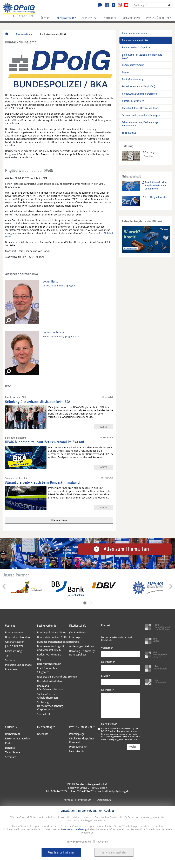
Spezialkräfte (129, 132)
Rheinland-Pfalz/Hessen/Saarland (140, 108)
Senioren (10, 660)
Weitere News (59, 520)
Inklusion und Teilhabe (18, 664)
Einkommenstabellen (17, 738)
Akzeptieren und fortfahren (61, 852)
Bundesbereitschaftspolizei (136, 47)
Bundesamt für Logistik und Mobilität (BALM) (142, 56)
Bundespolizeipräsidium (134, 33)
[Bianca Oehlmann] (22, 353)
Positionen (11, 669)
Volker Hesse (50, 281)
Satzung (149, 152)
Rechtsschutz (12, 734)
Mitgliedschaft (90, 17)
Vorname (107, 647)
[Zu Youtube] (125, 5)
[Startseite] (7, 34)
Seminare (10, 757)
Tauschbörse (12, 752)
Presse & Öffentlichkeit (159, 17)
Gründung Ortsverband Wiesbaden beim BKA (37, 402)
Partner (9, 743)
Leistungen (75, 637)
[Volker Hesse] (22, 302)
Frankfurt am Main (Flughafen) (138, 86)
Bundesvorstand (14, 632)
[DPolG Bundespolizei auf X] (112, 5)
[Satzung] (131, 155)
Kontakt (68, 799)
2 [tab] (90, 603)
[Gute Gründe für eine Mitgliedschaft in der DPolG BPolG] (131, 186)
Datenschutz (109, 723)
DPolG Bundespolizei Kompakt (81, 740)
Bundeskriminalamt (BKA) (135, 40)
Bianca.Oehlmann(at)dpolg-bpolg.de (61, 336)
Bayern (125, 72)
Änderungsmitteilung (81, 646)
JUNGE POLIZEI (14, 646)
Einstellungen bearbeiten (114, 852)
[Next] (170, 586)
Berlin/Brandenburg (132, 79)
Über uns (46, 17)
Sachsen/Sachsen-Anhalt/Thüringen (141, 115)
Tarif (7, 655)
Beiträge (74, 641)
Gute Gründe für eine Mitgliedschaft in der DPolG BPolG (155, 185)
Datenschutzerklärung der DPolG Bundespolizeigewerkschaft (119, 729)
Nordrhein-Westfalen (133, 100)
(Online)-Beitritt (78, 632)
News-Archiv (76, 751)
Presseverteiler (78, 746)
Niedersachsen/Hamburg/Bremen (139, 93)
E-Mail (105, 675)
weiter (103, 426)
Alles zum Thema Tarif (127, 549)
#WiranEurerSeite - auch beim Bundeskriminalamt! (42, 482)
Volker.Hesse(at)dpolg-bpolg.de (59, 285)
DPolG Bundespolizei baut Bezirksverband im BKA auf (44, 442)
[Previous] (4, 586)
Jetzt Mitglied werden (155, 197)
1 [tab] (84, 603)
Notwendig (102, 841)
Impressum (84, 799)
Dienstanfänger (131, 17)
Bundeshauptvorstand (18, 637)
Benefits (10, 747)
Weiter (133, 746)
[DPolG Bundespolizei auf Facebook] (106, 5)
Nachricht (107, 689)
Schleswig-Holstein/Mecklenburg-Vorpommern (140, 124)
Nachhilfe (42, 734)
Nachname (108, 661)
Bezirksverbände (66, 17)
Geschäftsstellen (14, 641)
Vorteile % (110, 17)
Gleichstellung (13, 651)
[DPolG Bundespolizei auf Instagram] (118, 5)
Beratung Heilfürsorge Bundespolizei (82, 652)
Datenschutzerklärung (73, 829)
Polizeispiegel (77, 734)
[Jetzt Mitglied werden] (131, 200)
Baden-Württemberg (133, 65)
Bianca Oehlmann (53, 332)
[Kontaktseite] (99, 5)
